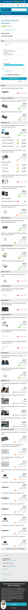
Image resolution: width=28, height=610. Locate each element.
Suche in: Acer (5, 9)
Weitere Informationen (6, 600)
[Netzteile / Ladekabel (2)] (14, 51)
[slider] (3, 65)
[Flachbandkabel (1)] (14, 54)
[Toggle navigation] (2, 5)
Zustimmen (14, 604)
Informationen (8, 574)
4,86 (13, 1)
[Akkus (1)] (14, 52)
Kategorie (7, 44)
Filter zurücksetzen (14, 78)
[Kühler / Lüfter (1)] (14, 50)
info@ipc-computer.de (11, 566)
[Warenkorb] (25, 5)
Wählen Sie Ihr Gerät (6, 13)
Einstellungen (14, 608)
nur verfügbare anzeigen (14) (13, 74)
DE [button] (21, 5)
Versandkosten (24, 107)
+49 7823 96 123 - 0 (11, 560)
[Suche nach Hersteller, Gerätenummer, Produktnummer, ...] (25, 9)
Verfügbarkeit (8, 71)
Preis (6, 59)
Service (6, 578)
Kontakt (6, 555)
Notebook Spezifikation (10, 29)
